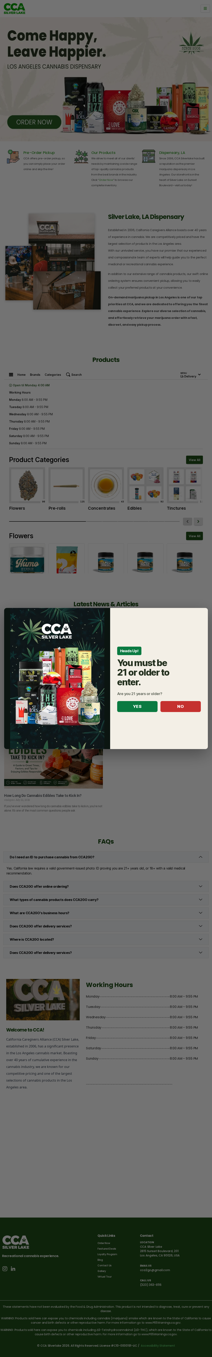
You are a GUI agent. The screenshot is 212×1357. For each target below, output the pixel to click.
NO (180, 706)
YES (137, 706)
